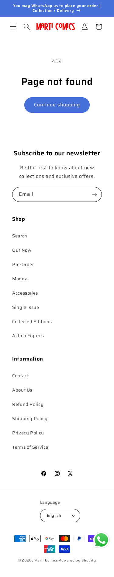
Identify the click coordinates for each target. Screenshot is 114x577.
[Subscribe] (95, 194)
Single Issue (25, 307)
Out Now (21, 250)
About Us (22, 389)
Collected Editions (32, 321)
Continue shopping (57, 105)
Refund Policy (27, 404)
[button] (13, 27)
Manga (19, 278)
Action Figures (28, 335)
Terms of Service (30, 447)
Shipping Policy (29, 418)
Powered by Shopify (77, 560)
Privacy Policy (28, 432)
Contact (20, 375)
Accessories (25, 292)
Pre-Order (23, 264)
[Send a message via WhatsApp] (101, 540)
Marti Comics (46, 560)
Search (19, 235)
